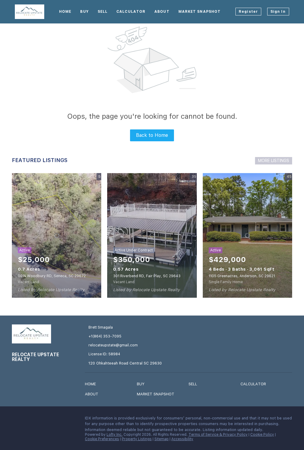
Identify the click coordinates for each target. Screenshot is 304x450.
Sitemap (161, 439)
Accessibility (182, 439)
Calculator (130, 11)
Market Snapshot (199, 11)
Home (65, 11)
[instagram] (28, 419)
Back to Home (152, 135)
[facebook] (16, 419)
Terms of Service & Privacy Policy (218, 434)
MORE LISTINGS (273, 160)
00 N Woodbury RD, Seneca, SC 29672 (52, 276)
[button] (92, 385)
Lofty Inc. (115, 434)
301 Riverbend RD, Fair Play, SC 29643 (146, 276)
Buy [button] (84, 11)
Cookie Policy (262, 434)
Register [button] (248, 11)
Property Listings (137, 439)
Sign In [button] (278, 11)
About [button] (162, 11)
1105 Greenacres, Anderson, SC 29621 (242, 276)
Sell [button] (102, 11)
